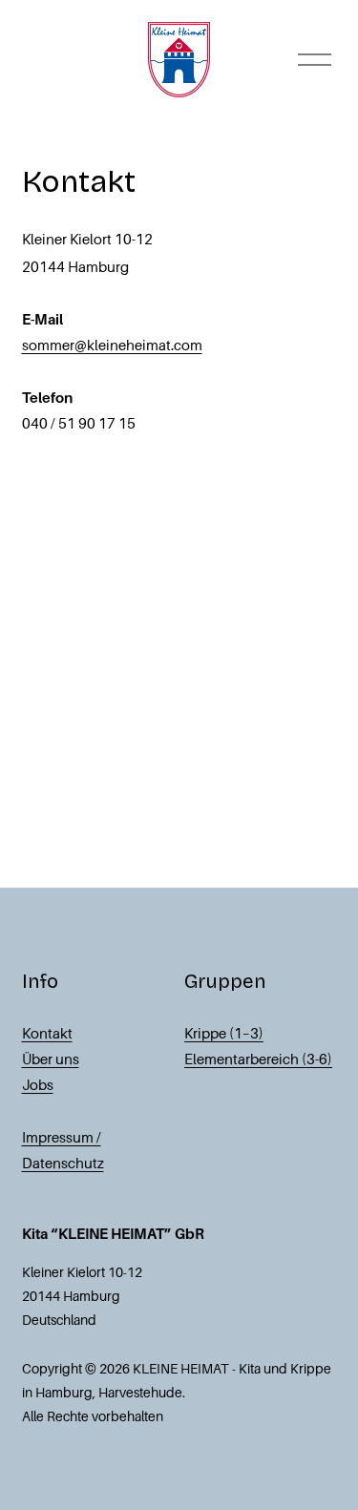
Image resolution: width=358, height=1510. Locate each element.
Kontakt (47, 1033)
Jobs (37, 1085)
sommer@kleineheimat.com (112, 345)
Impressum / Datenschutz (63, 1150)
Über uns (50, 1059)
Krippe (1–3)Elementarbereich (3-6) (258, 1046)
